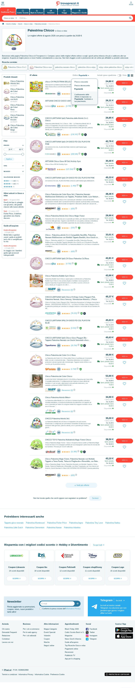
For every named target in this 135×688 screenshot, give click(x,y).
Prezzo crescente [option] (81, 82)
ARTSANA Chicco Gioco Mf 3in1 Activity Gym (63, 161)
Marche (47, 642)
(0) (72, 290)
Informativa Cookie (42, 674)
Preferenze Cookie (57, 674)
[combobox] (10, 18)
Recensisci (66, 290)
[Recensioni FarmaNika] (61, 106)
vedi (124, 83)
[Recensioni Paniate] (66, 369)
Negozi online (49, 646)
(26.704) (74, 345)
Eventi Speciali (49, 632)
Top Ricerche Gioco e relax (75, 646)
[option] (84, 98)
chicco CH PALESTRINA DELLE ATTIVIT (61, 82)
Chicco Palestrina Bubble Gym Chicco (59, 276)
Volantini (47, 636)
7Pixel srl (7, 670)
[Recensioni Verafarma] (66, 186)
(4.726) (68, 106)
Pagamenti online (71, 649)
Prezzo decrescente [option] (82, 86)
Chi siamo (6, 629)
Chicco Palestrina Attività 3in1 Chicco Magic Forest (65, 216)
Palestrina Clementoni (34, 527)
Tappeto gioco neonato (13, 523)
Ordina (75, 75)
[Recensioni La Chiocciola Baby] (66, 228)
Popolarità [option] (78, 89)
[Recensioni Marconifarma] (66, 94)
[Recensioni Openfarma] (66, 345)
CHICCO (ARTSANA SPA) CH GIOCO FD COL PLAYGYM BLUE (67, 322)
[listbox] (84, 92)
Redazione (6, 636)
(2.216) (73, 328)
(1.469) (73, 186)
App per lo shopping (72, 659)
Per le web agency (30, 632)
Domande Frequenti (9, 632)
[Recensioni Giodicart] (66, 452)
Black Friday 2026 (72, 629)
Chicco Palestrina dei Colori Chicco (58, 376)
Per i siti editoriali (29, 636)
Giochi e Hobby (11, 24)
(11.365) (74, 452)
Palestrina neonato (41, 24)
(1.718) (73, 369)
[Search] (130, 18)
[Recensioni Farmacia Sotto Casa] (66, 328)
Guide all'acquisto (71, 642)
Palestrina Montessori (35, 523)
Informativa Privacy (73, 609)
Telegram (93, 639)
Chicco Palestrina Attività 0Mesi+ (58, 397)
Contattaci (6, 639)
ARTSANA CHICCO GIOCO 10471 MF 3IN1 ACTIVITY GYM (68, 101)
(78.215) (74, 313)
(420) (73, 209)
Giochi (20, 24)
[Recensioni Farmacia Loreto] (66, 134)
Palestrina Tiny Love (94, 523)
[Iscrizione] (78, 604)
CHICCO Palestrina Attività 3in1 (57, 419)
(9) (72, 411)
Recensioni (69, 652)
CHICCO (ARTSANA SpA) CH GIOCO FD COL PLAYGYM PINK (67, 143)
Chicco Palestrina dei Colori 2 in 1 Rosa (60, 355)
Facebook (93, 629)
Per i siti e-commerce (31, 629)
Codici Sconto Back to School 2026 (78, 632)
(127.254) (69, 169)
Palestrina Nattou (112, 523)
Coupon (47, 639)
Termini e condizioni (9, 674)
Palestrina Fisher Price (57, 523)
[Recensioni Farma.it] (61, 169)
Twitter (92, 632)
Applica (9, 159)
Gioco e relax (28, 24)
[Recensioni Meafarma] (66, 313)
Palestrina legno (76, 523)
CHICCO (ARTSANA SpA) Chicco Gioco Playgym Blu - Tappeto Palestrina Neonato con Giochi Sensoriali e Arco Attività (66, 339)
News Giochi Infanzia (73, 639)
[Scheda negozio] (50, 94)
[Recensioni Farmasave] (66, 154)
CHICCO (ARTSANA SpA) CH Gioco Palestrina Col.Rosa (67, 259)
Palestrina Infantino (72, 527)
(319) (73, 228)
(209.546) (74, 154)
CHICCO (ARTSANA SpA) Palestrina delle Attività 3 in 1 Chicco (66, 119)
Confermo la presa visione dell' (61, 609)
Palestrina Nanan (54, 527)
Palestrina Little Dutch (13, 527)
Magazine (68, 636)
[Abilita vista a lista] (129, 75)
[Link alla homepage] (3, 24)
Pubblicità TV (70, 655)
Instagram (93, 636)
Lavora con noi (7, 642)
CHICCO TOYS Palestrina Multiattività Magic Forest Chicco (68, 440)
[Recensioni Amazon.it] (66, 209)
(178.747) (74, 134)
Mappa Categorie (50, 629)
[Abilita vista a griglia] (132, 75)
